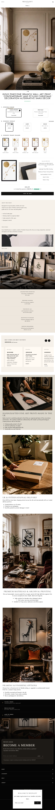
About (3, 782)
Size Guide (51, 121)
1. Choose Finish (7, 107)
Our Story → (5, 248)
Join (40, 756)
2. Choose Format (27, 121)
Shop (3, 769)
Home (27, 5)
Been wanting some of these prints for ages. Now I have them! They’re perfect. (13, 356)
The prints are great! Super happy (31, 355)
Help (3, 778)
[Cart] (53, 2)
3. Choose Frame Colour (10, 135)
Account (4, 773)
